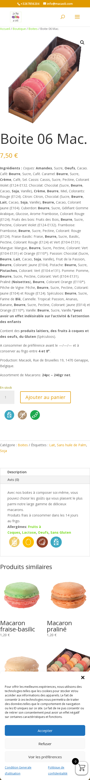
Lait (52, 445)
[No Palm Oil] (22, 419)
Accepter (45, 730)
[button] (82, 677)
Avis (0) (13, 479)
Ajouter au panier (45, 397)
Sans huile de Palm (71, 445)
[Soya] (35, 419)
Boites (33, 29)
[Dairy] (9, 419)
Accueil (5, 29)
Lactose (29, 532)
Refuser (45, 743)
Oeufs (43, 532)
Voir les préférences (45, 756)
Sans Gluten (60, 532)
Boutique (19, 29)
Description (17, 472)
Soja (3, 450)
